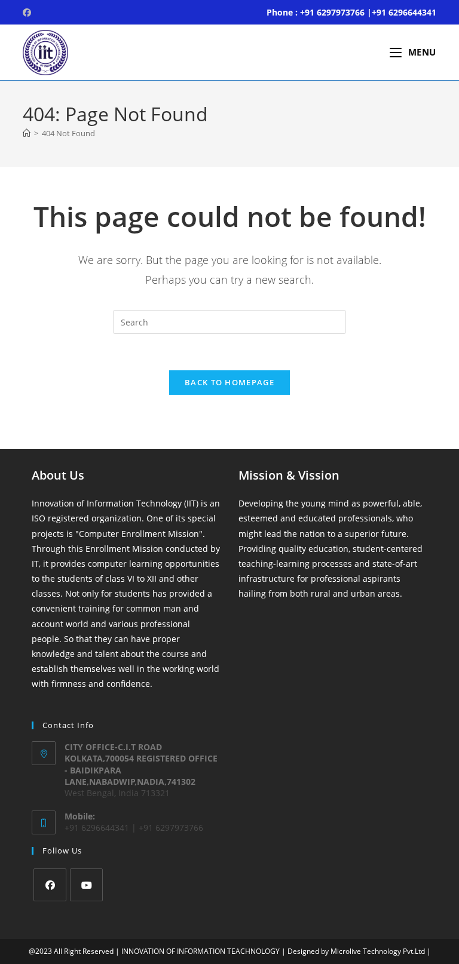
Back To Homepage (229, 382)
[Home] (26, 133)
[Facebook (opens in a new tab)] (29, 13)
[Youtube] (86, 884)
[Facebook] (49, 884)
